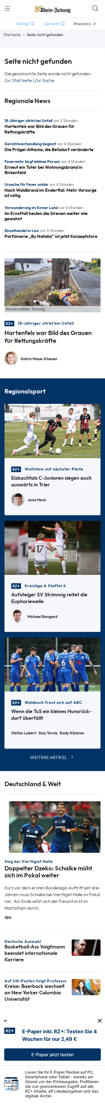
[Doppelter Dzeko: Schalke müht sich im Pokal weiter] (55, 827)
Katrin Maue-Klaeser (39, 359)
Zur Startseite (18, 80)
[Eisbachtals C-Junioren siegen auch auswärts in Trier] (52, 431)
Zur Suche (44, 80)
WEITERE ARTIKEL (48, 757)
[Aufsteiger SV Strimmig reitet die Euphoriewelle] (52, 547)
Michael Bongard (42, 616)
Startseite (12, 34)
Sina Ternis (47, 733)
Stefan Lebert (23, 733)
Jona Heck (36, 500)
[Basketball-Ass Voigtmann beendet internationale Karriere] (86, 947)
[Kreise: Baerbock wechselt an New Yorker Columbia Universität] (86, 987)
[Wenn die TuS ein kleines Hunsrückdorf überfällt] (52, 664)
